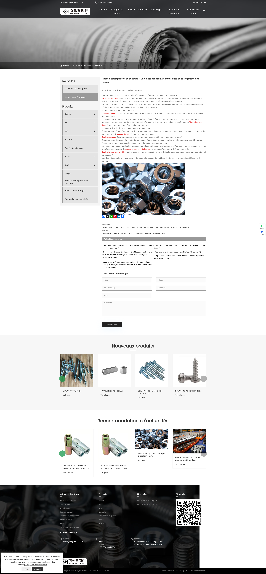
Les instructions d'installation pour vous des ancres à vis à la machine (113, 467)
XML (180, 571)
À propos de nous (117, 11)
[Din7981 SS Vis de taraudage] (189, 370)
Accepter (37, 569)
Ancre (67, 156)
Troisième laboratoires (69, 527)
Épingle (68, 173)
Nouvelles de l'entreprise (76, 88)
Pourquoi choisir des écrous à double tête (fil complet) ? (179, 252)
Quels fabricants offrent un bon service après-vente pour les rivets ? (180, 247)
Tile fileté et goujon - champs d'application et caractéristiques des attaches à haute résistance (151, 454)
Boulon (68, 114)
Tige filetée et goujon (74, 148)
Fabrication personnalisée (76, 199)
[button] (62, 379)
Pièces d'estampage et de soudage (76, 182)
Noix (66, 131)
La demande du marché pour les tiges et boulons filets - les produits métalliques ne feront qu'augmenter (146, 227)
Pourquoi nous (66, 519)
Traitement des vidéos (69, 516)
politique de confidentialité (194, 571)
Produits (131, 10)
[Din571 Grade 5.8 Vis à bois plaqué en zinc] (151, 370)
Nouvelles (142, 10)
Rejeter (26, 569)
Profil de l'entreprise (68, 500)
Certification (65, 508)
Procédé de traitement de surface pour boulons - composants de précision (133, 233)
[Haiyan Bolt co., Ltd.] (75, 11)
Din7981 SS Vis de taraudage (188, 391)
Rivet (67, 165)
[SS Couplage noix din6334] (114, 370)
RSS (176, 571)
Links (164, 571)
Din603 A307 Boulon (72, 391)
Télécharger (156, 10)
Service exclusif (66, 512)
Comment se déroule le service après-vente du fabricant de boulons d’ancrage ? (128, 247)
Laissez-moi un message (131, 90)
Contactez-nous (193, 11)
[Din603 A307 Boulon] (76, 370)
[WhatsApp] (203, 561)
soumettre (112, 324)
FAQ (62, 523)
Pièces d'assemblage (74, 190)
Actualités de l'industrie (92, 65)
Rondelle (68, 139)
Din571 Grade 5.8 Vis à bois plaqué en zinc (150, 392)
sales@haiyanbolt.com (71, 2)
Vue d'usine (65, 504)
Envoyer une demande (173, 11)
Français (199, 2)
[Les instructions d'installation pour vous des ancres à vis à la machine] (114, 445)
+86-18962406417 (104, 2)
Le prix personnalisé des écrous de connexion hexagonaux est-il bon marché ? (179, 257)
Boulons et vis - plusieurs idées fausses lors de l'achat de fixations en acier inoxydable (76, 467)
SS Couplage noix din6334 (112, 391)
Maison (103, 10)
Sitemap (170, 571)
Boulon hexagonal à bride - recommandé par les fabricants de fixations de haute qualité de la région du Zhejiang (188, 458)
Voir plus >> (68, 395)
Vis (66, 122)
